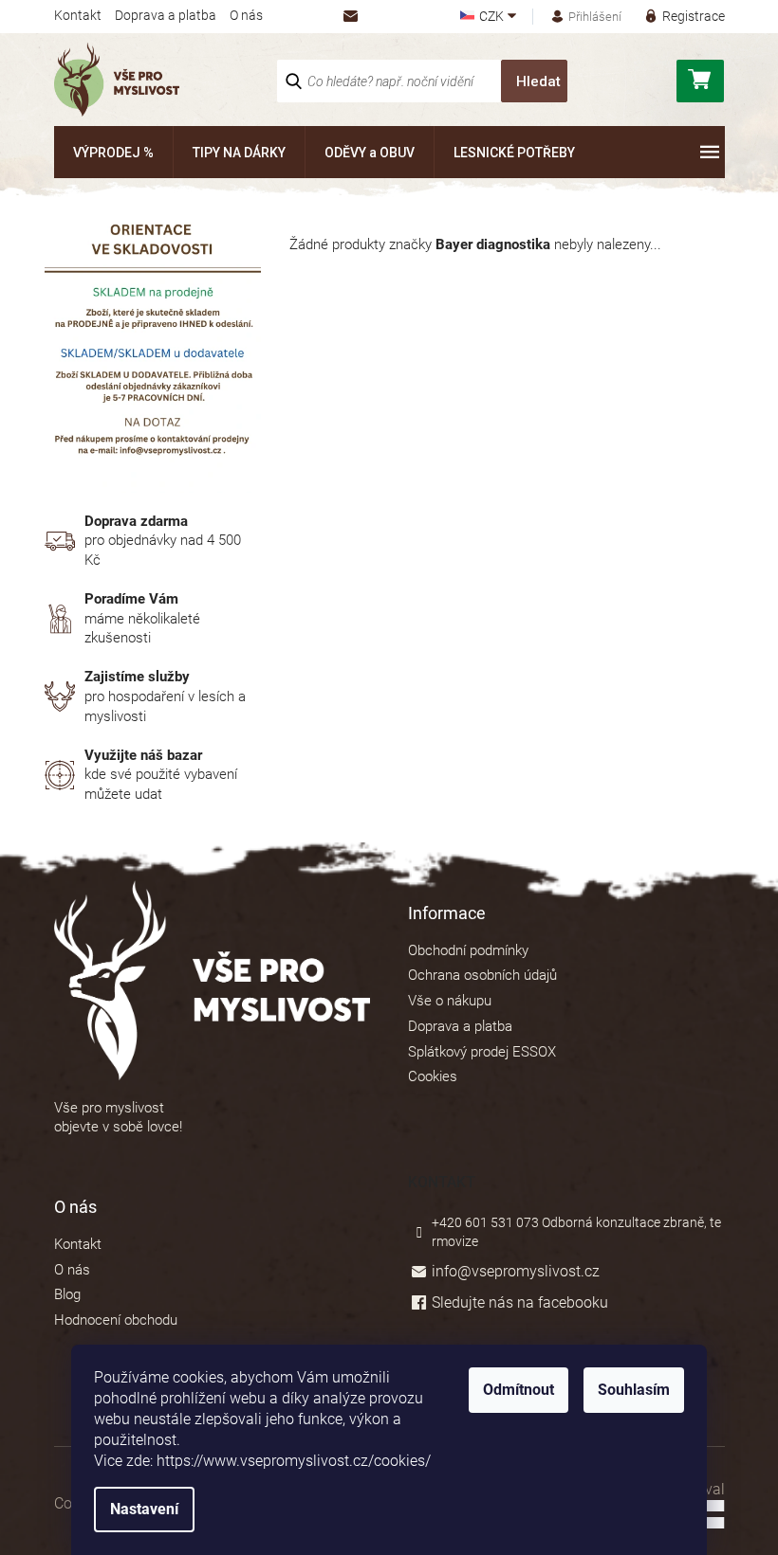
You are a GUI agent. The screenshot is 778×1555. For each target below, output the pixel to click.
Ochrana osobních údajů (482, 975)
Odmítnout (518, 1390)
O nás (246, 15)
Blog (67, 1294)
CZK (493, 16)
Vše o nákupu (449, 1000)
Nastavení (144, 1509)
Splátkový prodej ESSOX (482, 1051)
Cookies (432, 1076)
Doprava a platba (165, 15)
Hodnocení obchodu (115, 1320)
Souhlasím (634, 1390)
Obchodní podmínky (468, 950)
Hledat (538, 81)
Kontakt (78, 15)
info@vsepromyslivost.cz (516, 1271)
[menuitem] (113, 152)
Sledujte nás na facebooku (520, 1302)
